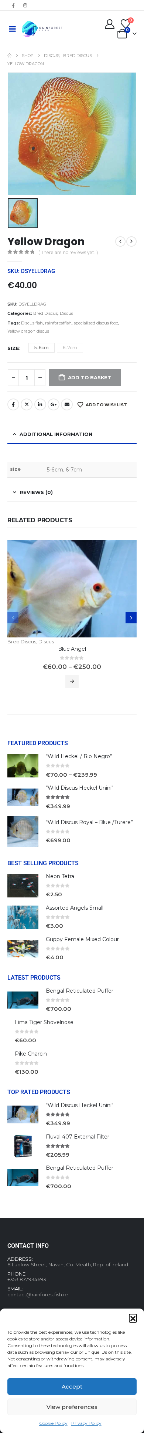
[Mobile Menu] (12, 29)
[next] (131, 241)
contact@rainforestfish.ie (37, 1294)
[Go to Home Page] (9, 55)
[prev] (120, 241)
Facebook (13, 404)
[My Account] (110, 24)
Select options (72, 681)
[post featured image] (72, 588)
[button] (133, 1318)
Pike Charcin (31, 1053)
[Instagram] (25, 5)
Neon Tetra (60, 876)
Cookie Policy (53, 1423)
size (13, 348)
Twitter (26, 404)
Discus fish (32, 323)
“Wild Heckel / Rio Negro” (79, 756)
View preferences (72, 1406)
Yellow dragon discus (28, 331)
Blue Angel (72, 649)
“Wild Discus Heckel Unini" (79, 787)
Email (67, 404)
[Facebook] (13, 5)
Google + (53, 404)
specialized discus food (96, 323)
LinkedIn (40, 404)
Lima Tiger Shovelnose (44, 1022)
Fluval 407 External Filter (77, 1136)
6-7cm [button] (70, 347)
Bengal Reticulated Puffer (79, 990)
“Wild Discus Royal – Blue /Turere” (89, 822)
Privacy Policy (86, 1423)
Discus (66, 313)
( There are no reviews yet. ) (68, 252)
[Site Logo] (42, 29)
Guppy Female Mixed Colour (82, 939)
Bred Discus (45, 313)
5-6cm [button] (41, 347)
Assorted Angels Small (74, 907)
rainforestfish (58, 323)
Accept (72, 1386)
